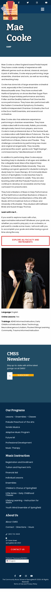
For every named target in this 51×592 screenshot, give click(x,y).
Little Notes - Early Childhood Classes (20, 494)
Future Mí (10, 437)
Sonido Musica (13, 427)
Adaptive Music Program (18, 432)
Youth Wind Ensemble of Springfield (23, 507)
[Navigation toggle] (42, 9)
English (12, 561)
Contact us (18, 549)
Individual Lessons (14, 477)
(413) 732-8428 (14, 534)
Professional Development (19, 442)
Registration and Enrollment (19, 462)
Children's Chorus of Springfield (21, 488)
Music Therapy (13, 447)
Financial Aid (12, 472)
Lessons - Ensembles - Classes (21, 416)
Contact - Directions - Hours (20, 527)
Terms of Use (18, 584)
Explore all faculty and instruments (25, 240)
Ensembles (11, 482)
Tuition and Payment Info (18, 467)
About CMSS (12, 521)
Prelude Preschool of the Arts (20, 422)
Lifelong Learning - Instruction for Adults (22, 501)
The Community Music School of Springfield (19, 579)
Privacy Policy (32, 584)
